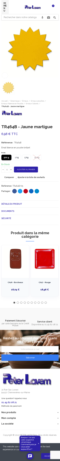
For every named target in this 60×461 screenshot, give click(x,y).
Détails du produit (11, 204)
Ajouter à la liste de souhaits (31, 177)
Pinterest (25, 191)
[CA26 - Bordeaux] (15, 258)
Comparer (9, 177)
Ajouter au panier (26, 169)
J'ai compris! (49, 456)
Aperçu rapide (22, 261)
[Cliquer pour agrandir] (5, 75)
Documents (7, 211)
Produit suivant (56, 103)
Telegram (37, 191)
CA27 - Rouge (45, 282)
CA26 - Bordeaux (15, 282)
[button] (14, 303)
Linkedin (31, 191)
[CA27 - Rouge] (44, 258)
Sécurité (6, 218)
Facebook (14, 191)
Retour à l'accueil (53, 103)
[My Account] (57, 7)
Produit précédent (49, 103)
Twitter (20, 191)
